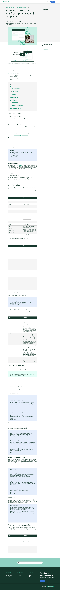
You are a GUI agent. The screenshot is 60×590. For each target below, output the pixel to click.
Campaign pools (45, 49)
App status (19, 575)
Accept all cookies (50, 586)
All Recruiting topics (12, 7)
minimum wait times (24, 171)
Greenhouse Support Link (6, 1)
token (31, 374)
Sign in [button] (48, 1)
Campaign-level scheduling (17, 89)
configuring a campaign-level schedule (21, 135)
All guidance (31, 576)
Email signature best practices (15, 108)
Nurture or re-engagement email (17, 105)
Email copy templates (14, 100)
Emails (28, 7)
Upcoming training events (10, 573)
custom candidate (19, 187)
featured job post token (19, 180)
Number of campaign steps (16, 88)
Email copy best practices (14, 99)
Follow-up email (15, 103)
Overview (44, 47)
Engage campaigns (15, 91)
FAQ (43, 51)
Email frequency (13, 86)
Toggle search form (56, 2)
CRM (17, 7)
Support (7, 7)
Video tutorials (8, 576)
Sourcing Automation (22, 7)
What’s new (19, 573)
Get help (53, 1)
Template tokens (13, 94)
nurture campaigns (20, 165)
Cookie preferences (43, 586)
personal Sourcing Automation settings (25, 127)
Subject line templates (14, 97)
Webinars (30, 573)
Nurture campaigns (15, 92)
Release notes (19, 576)
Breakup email (14, 106)
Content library (8, 575)
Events (30, 575)
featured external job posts (33, 234)
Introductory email (15, 102)
